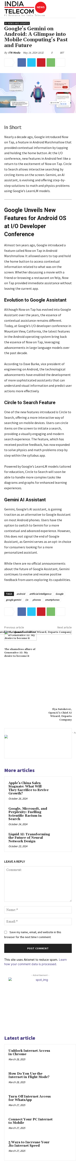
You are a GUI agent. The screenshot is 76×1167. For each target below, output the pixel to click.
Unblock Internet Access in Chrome (29, 1052)
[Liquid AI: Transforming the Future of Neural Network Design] (60, 839)
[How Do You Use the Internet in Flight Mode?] (63, 1079)
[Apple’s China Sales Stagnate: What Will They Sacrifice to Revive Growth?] (60, 788)
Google (59, 593)
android (20, 593)
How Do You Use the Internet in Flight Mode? (28, 1075)
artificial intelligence (40, 593)
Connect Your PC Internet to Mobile (30, 1121)
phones (37, 599)
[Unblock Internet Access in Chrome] (63, 1056)
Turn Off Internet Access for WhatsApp (29, 1098)
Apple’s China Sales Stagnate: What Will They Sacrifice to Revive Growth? (28, 788)
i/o (26, 599)
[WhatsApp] (51, 62)
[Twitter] (31, 62)
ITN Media (14, 52)
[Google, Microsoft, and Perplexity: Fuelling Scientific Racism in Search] (60, 814)
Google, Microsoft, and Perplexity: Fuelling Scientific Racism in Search (27, 814)
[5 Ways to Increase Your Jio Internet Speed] (63, 1148)
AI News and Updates (17, 23)
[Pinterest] (41, 62)
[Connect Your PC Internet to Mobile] (63, 1125)
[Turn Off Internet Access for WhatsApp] (63, 1102)
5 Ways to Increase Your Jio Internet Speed (29, 1144)
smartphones (52, 599)
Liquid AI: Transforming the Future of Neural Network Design (29, 837)
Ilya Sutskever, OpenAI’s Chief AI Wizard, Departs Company (60, 714)
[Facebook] (22, 62)
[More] (60, 62)
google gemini (13, 599)
